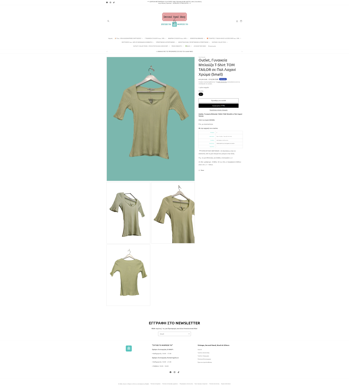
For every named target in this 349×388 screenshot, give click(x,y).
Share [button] (202, 170)
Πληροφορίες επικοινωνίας (186, 383)
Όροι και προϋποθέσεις (205, 362)
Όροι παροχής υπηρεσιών (201, 383)
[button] (108, 21)
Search (200, 349)
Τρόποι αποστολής (203, 352)
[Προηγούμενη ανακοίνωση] (107, 51)
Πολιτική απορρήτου (156, 383)
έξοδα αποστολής (222, 82)
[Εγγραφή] (189, 334)
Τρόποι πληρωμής (203, 356)
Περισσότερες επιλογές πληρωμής (219, 110)
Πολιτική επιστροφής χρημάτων (170, 383)
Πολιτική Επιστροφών (204, 359)
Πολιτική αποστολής (214, 383)
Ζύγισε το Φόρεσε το (128, 384)
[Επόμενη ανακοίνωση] (242, 51)
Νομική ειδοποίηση (226, 383)
